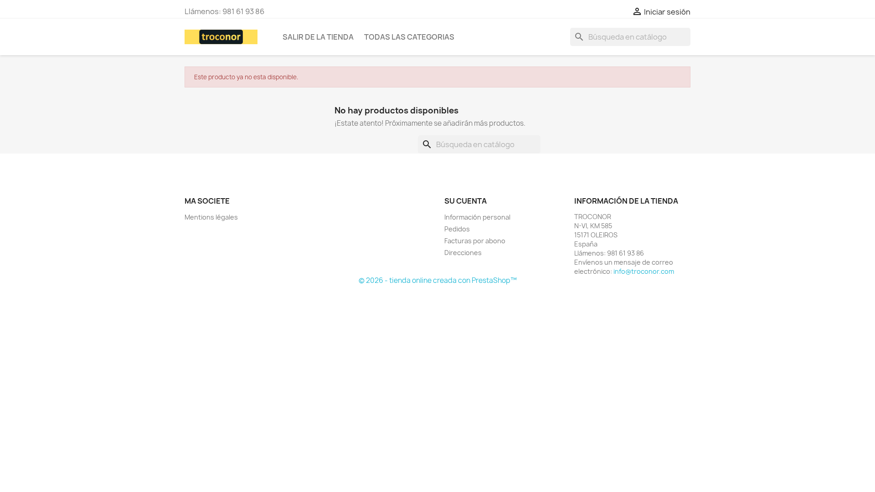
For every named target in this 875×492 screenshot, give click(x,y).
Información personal (477, 217)
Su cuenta (465, 201)
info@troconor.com (643, 271)
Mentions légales (211, 217)
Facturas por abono (474, 240)
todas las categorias (409, 37)
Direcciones (463, 252)
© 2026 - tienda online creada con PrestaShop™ (438, 280)
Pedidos (457, 229)
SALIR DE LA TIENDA (318, 37)
